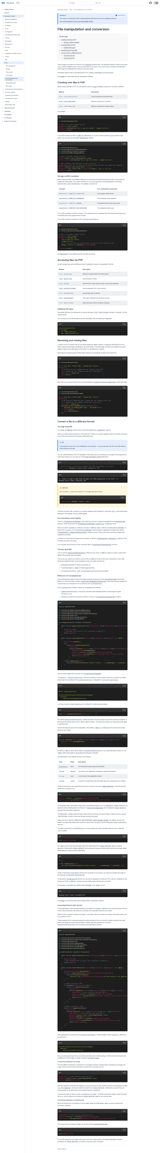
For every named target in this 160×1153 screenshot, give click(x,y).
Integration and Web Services (13, 53)
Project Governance (10, 121)
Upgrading (7, 111)
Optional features (9, 108)
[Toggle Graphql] (3, 101)
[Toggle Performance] (3, 44)
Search (7, 56)
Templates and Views (11, 22)
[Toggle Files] (3, 62)
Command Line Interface (11, 95)
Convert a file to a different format (71, 53)
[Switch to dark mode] (155, 3)
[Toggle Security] (3, 47)
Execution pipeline (10, 92)
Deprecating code (10, 104)
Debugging (8, 41)
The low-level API (69, 58)
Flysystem (88, 64)
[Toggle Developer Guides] (2, 16)
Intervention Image (110, 579)
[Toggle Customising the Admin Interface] (3, 89)
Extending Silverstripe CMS (12, 34)
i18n (6, 59)
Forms (6, 28)
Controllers (8, 25)
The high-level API (69, 55)
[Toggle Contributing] (2, 117)
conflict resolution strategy (100, 820)
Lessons (6, 13)
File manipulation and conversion (11, 79)
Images (8, 69)
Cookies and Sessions (11, 98)
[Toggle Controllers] (3, 25)
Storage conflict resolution (72, 42)
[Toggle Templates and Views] (3, 22)
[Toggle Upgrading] (2, 111)
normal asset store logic (100, 1124)
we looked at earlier (93, 1058)
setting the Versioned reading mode (104, 382)
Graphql (7, 101)
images (62, 76)
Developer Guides (9, 16)
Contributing (8, 118)
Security (7, 47)
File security (9, 72)
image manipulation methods (93, 457)
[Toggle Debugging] (3, 41)
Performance (8, 44)
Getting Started (8, 9)
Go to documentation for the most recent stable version (76, 21)
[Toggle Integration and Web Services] (3, 53)
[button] (92, 579)
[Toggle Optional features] (2, 107)
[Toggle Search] (3, 56)
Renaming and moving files (69, 50)
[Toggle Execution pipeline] (3, 92)
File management (10, 66)
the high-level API (72, 879)
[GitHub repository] (150, 3)
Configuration (8, 31)
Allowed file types (11, 83)
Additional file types (69, 47)
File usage (9, 86)
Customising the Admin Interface (14, 89)
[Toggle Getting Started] (2, 9)
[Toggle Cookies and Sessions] (3, 98)
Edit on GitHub (62, 1149)
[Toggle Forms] (3, 28)
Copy (124, 117)
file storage (63, 254)
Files (6, 62)
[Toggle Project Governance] (2, 121)
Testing (7, 38)
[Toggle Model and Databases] (3, 19)
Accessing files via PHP (68, 45)
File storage (9, 75)
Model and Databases (11, 19)
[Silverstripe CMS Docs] (8, 3)
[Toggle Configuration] (3, 31)
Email (6, 50)
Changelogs (7, 114)
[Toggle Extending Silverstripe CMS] (3, 34)
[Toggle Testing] (3, 38)
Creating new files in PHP (68, 40)
